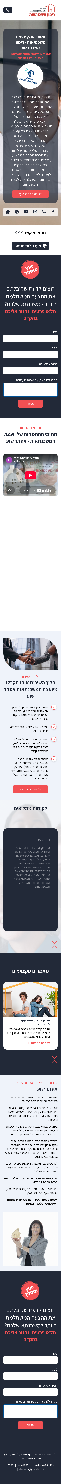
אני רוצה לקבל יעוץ (30, 194)
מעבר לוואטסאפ (27, 246)
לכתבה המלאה (40, 1043)
